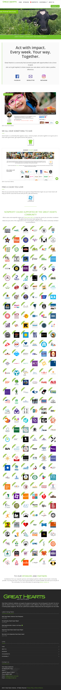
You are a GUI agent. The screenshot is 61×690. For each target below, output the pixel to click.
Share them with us (29, 217)
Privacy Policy (30, 688)
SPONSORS (26, 2)
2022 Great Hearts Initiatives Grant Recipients (12, 616)
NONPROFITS (34, 2)
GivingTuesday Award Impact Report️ (10, 621)
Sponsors (4, 651)
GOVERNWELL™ (43, 2)
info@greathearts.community (11, 676)
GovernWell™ (5, 656)
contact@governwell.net (10, 678)
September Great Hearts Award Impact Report (12, 629)
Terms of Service (39, 688)
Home (3, 646)
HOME (20, 2)
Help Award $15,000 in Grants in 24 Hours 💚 (12, 625)
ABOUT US (51, 2)
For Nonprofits (6, 654)
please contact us (44, 582)
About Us (4, 649)
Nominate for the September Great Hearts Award (13, 634)
